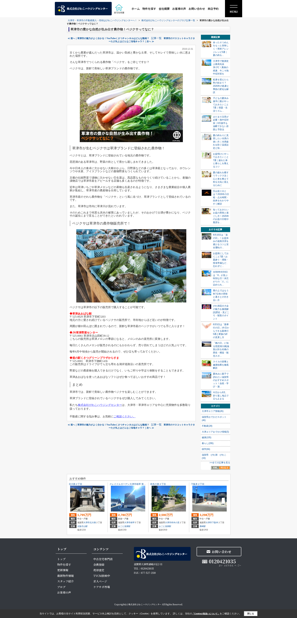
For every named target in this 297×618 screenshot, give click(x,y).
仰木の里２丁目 (158, 484)
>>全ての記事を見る (220, 462)
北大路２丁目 (75, 484)
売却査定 (98, 570)
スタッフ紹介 (65, 581)
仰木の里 (175, 522)
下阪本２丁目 (197, 484)
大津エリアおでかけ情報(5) (215, 431)
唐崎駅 (203, 526)
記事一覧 (156, 38)
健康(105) (206, 437)
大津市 (87, 522)
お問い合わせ (197, 9)
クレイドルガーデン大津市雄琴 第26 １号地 (131, 484)
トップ (61, 559)
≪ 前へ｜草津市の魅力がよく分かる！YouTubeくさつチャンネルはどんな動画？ (108, 38)
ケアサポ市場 (101, 587)
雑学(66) (206, 449)
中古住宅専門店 (103, 559)
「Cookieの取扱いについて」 (206, 613)
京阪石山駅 (82, 526)
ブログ (61, 587)
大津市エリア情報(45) (212, 411)
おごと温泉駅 (124, 526)
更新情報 (62, 570)
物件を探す (149, 9)
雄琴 (132, 522)
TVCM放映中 (101, 576)
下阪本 (215, 522)
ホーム (135, 9)
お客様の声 (179, 9)
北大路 (93, 522)
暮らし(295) (207, 443)
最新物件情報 (65, 576)
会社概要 (164, 9)
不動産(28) (207, 426)
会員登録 (98, 565)
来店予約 (213, 9)
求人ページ (100, 581)
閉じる (250, 613)
